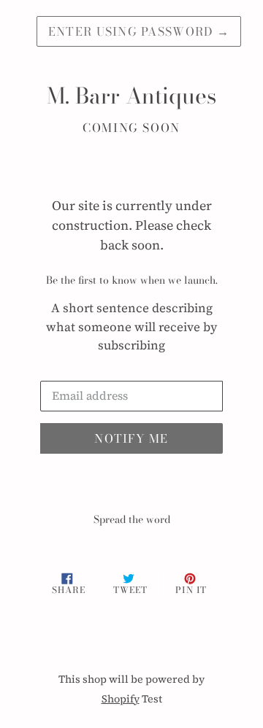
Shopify (121, 699)
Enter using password (138, 31)
